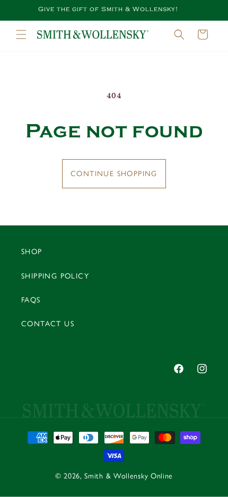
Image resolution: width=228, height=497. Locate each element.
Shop (31, 251)
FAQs (31, 299)
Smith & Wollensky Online (128, 476)
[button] (21, 34)
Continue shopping (114, 173)
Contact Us (47, 323)
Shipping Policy (55, 276)
